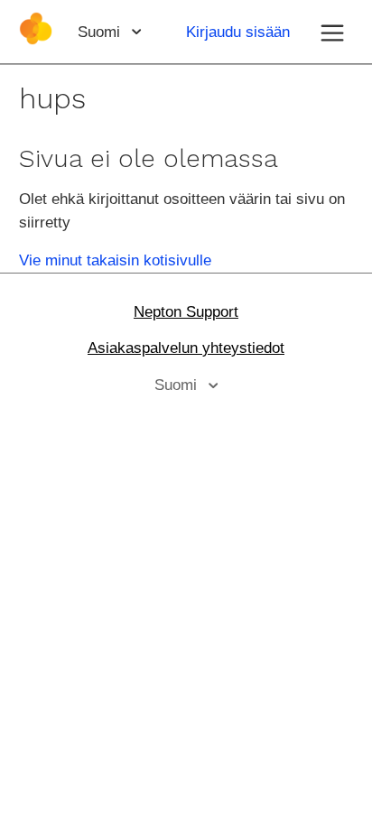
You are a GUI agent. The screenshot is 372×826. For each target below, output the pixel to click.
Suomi (101, 32)
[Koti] (35, 40)
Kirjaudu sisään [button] (238, 32)
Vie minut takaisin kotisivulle (115, 260)
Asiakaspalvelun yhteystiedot (186, 348)
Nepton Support (186, 311)
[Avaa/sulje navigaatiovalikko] (332, 31)
